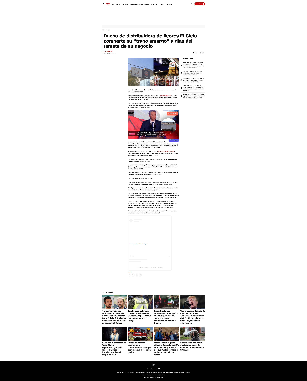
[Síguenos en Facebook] (147, 368)
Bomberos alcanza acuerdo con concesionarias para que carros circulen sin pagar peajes (139, 347)
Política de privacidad (140, 372)
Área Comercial (120, 372)
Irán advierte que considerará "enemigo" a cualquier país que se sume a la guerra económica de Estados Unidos (194, 80)
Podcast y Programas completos (139, 4)
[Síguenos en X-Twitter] (151, 368)
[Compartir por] (203, 52)
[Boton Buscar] (192, 4)
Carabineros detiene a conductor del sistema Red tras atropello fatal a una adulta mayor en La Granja (192, 73)
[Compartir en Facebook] (196, 52)
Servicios (169, 4)
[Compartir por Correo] (193, 52)
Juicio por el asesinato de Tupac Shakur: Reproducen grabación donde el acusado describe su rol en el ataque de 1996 (194, 95)
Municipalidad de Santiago (166, 151)
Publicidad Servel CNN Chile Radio (182, 372)
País (113, 4)
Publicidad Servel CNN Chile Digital (165, 372)
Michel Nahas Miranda (110, 54)
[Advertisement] (114, 149)
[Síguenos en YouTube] (159, 368)
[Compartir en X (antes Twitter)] (200, 52)
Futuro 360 (154, 4)
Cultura (162, 4)
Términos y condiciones (151, 372)
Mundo (118, 4)
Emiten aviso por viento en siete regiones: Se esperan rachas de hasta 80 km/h (192, 346)
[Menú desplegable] (104, 4)
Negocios (125, 4)
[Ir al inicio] (108, 4)
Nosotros (132, 372)
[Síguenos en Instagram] (155, 368)
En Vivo (127, 372)
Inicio (103, 30)
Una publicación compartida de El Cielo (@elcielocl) (150, 267)
